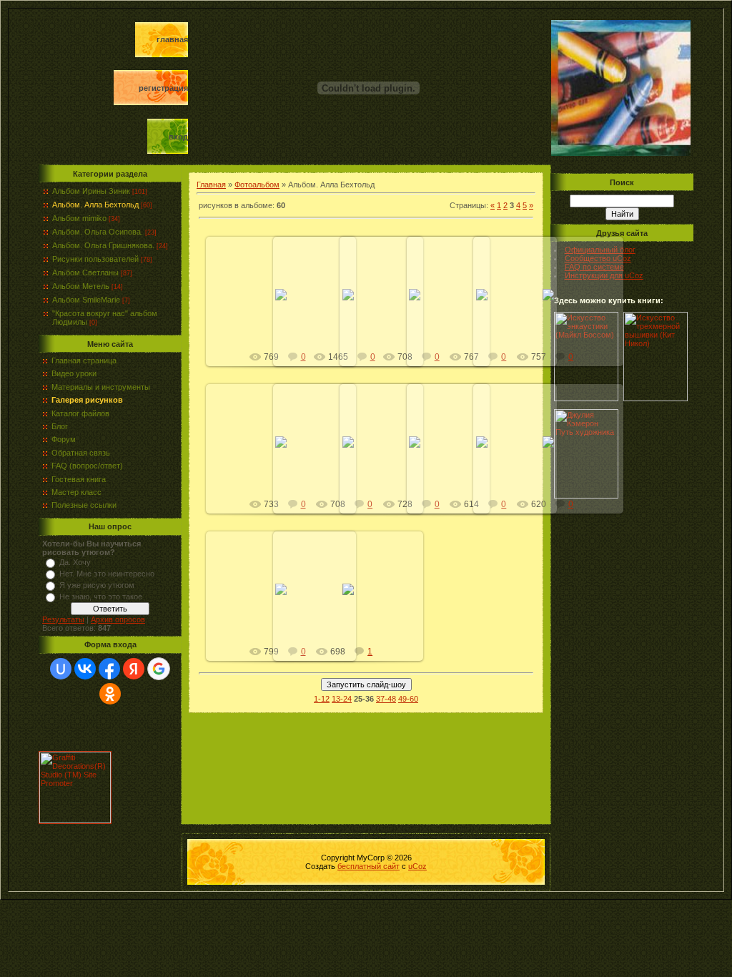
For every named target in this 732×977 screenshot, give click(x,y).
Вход (178, 136)
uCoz (417, 866)
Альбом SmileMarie (86, 299)
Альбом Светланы (85, 272)
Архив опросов (118, 619)
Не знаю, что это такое (100, 596)
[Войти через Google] (158, 668)
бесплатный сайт (368, 866)
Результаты (63, 619)
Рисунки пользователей (95, 259)
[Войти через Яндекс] (133, 668)
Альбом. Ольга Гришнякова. (103, 245)
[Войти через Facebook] (109, 668)
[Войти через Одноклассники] (110, 693)
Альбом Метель (80, 286)
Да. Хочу (75, 562)
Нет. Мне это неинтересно (106, 573)
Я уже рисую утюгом (96, 585)
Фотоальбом (257, 184)
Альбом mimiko (79, 218)
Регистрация (163, 88)
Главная (172, 39)
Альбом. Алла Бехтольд (95, 204)
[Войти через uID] (60, 668)
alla (555, 306)
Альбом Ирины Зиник (91, 191)
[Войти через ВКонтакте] (85, 668)
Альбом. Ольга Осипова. (97, 231)
